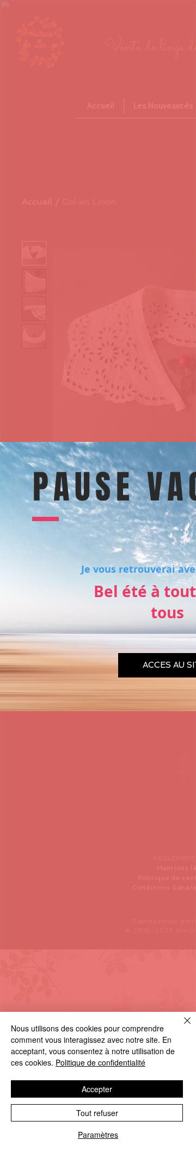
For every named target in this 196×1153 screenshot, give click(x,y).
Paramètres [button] (98, 1134)
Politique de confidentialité (100, 1062)
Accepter (97, 1089)
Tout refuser (97, 1112)
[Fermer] (181, 1027)
